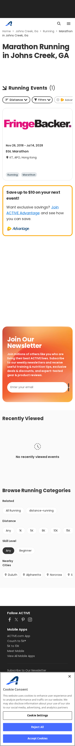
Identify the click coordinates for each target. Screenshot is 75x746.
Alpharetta (33, 575)
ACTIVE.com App (18, 636)
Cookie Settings (37, 715)
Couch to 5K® (16, 641)
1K (20, 531)
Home (6, 31)
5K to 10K (13, 646)
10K (56, 531)
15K (68, 531)
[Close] (69, 676)
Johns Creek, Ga (27, 31)
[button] (42, 99)
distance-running (41, 511)
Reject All (37, 727)
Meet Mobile (15, 651)
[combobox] (16, 99)
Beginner (25, 551)
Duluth (12, 575)
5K (31, 531)
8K (43, 531)
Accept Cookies (38, 738)
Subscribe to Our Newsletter (26, 670)
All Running (13, 511)
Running (48, 31)
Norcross (56, 575)
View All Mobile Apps (21, 656)
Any (8, 531)
